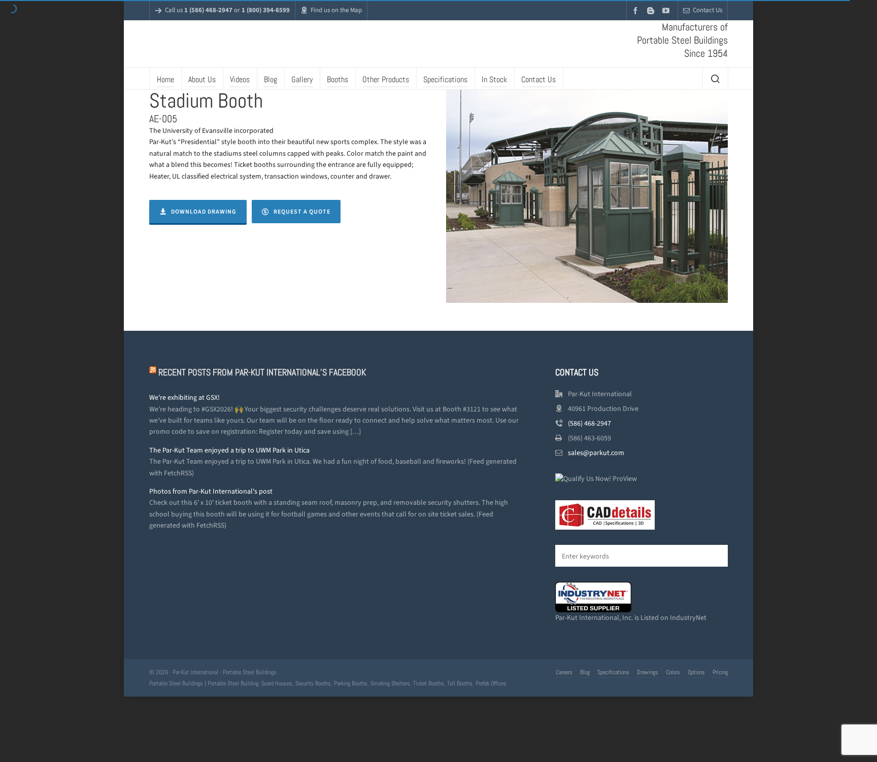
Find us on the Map (336, 10)
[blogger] (652, 10)
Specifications (613, 696)
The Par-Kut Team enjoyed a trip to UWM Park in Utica (229, 474)
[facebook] (637, 10)
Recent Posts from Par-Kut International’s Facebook (262, 396)
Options (696, 696)
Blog (585, 696)
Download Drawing (204, 236)
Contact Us (707, 10)
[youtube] (667, 10)
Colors (673, 696)
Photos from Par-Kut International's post (211, 516)
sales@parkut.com (596, 477)
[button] (715, 580)
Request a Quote (302, 236)
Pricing (720, 696)
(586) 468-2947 (589, 448)
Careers (564, 696)
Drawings (647, 696)
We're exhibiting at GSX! (184, 422)
